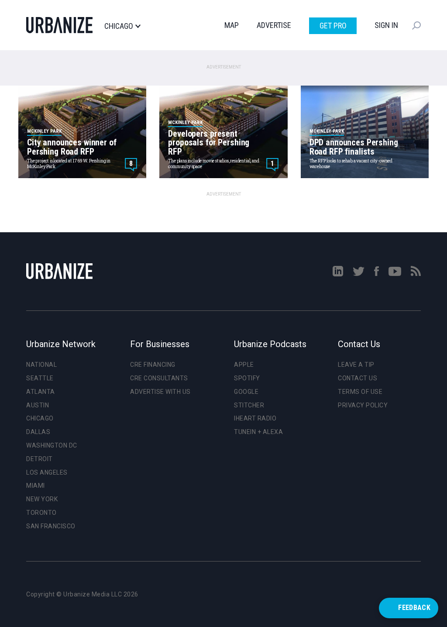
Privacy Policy (363, 405)
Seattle (40, 378)
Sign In (386, 25)
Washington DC (51, 445)
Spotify (247, 378)
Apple (244, 364)
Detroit (39, 458)
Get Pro (333, 25)
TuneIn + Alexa (258, 431)
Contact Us (357, 378)
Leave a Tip (356, 364)
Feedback (414, 607)
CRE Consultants (159, 378)
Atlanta (40, 391)
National (41, 364)
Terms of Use (360, 391)
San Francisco (51, 526)
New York (42, 499)
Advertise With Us (160, 391)
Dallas (38, 431)
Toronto (41, 512)
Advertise (274, 25)
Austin (37, 405)
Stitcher (249, 405)
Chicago (118, 26)
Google (246, 391)
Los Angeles (47, 472)
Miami (35, 485)
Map (231, 25)
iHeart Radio (255, 418)
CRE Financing (152, 364)
